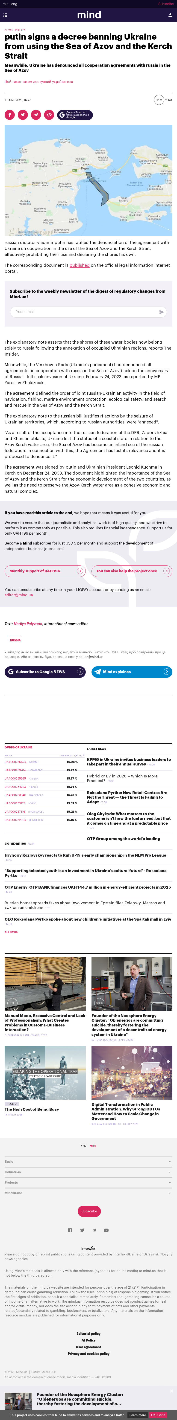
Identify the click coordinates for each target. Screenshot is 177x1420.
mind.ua (149, 1271)
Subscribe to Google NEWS (40, 672)
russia (15, 640)
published (80, 265)
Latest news (96, 749)
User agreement (88, 1347)
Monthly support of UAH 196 (34, 571)
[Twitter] (82, 1230)
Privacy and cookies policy (88, 1354)
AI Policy (89, 1340)
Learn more (138, 1415)
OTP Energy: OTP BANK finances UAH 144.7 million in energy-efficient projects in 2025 (88, 887)
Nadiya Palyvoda (28, 624)
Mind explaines (117, 672)
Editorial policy (88, 1334)
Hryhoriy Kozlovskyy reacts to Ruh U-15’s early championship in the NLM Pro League (85, 855)
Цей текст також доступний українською (39, 82)
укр (6, 4)
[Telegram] (94, 1230)
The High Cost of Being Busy (32, 1109)
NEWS (9, 30)
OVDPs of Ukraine (18, 747)
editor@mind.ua (19, 595)
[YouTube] (106, 1230)
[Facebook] (70, 1230)
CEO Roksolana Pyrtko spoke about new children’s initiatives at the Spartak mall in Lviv (88, 919)
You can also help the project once (126, 571)
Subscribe (166, 4)
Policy (20, 30)
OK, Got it (158, 1415)
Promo (12, 1104)
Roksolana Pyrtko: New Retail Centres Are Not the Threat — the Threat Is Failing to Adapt (127, 797)
